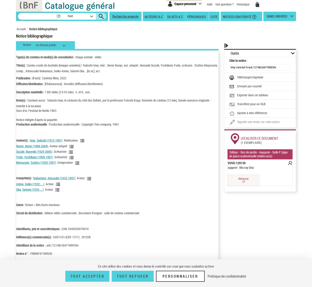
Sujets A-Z (175, 16)
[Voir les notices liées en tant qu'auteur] (83, 140)
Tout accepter (87, 276)
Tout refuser (132, 276)
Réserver (243, 179)
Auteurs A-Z (154, 16)
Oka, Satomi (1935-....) (30, 189)
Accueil (21, 29)
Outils (235, 53)
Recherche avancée (125, 16)
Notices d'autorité (236, 16)
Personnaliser (180, 276)
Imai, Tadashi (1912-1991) (46, 140)
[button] (59, 16)
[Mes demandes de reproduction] (257, 4)
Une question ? (224, 4)
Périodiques (196, 16)
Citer (238, 60)
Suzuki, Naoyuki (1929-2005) (34, 151)
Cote (214, 16)
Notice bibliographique (43, 29)
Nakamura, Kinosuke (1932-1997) (54, 178)
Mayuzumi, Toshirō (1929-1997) (36, 162)
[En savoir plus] (289, 163)
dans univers (277, 17)
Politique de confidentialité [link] (227, 276)
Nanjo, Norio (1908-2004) (32, 146)
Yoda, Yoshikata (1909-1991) (34, 157)
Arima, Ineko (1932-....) (30, 184)
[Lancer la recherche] (101, 16)
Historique (243, 4)
